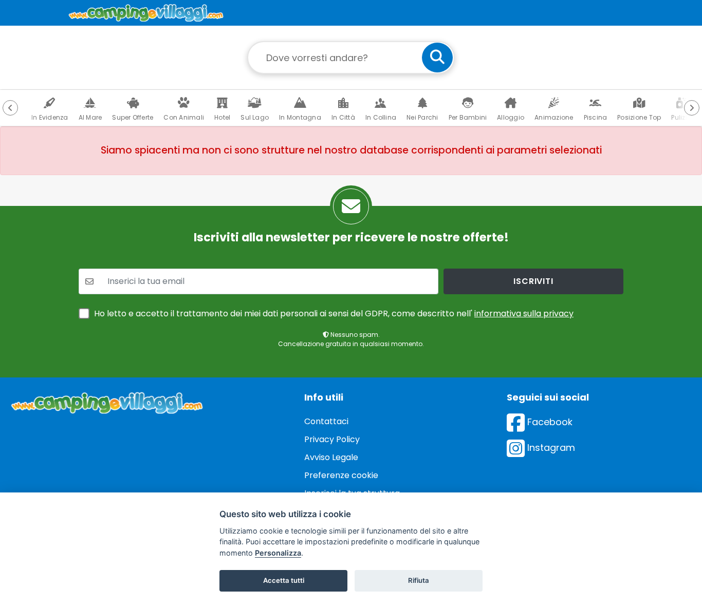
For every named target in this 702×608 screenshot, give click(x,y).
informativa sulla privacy (524, 313)
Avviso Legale (331, 457)
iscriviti (533, 281)
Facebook (548, 421)
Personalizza (278, 552)
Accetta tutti (283, 580)
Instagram (550, 447)
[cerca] (437, 57)
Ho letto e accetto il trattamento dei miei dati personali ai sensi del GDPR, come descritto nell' (334, 313)
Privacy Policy (332, 439)
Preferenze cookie (341, 475)
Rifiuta (418, 580)
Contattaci (326, 421)
